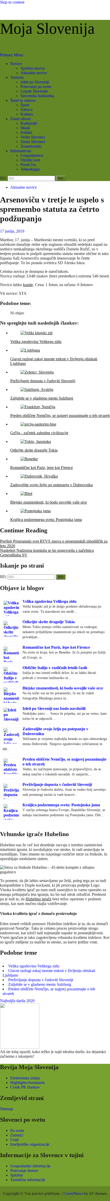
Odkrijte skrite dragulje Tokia (49, 622)
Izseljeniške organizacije (29, 1144)
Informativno (20, 151)
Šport (24, 105)
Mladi (25, 128)
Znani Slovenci (32, 141)
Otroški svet (30, 160)
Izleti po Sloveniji (34, 82)
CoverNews (73, 1193)
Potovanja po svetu (35, 86)
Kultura (26, 114)
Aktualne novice (33, 73)
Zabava (26, 109)
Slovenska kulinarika (37, 96)
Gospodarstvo (31, 155)
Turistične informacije (27, 1180)
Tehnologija (30, 169)
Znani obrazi (20, 119)
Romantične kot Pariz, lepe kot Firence (56, 647)
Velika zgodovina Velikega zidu (49, 601)
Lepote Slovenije (34, 91)
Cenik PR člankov (25, 1087)
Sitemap (6, 1109)
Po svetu (17, 1130)
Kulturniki (28, 123)
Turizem (17, 77)
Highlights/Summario (27, 1082)
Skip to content (12, 2)
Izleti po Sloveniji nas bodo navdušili (54, 708)
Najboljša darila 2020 (17, 1001)
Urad (14, 1140)
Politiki (26, 132)
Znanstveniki (30, 146)
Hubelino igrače (38, 899)
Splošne (16, 1175)
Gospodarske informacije (30, 1166)
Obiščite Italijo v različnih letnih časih (55, 668)
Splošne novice (32, 68)
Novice (16, 63)
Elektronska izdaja (25, 1078)
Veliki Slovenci (32, 137)
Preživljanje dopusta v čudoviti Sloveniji (57, 784)
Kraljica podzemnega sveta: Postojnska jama (61, 805)
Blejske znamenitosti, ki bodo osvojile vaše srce (63, 688)
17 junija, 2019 (12, 231)
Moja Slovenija (47, 28)
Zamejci (16, 1135)
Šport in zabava (22, 100)
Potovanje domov (24, 1170)
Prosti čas (28, 164)
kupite (28, 285)
